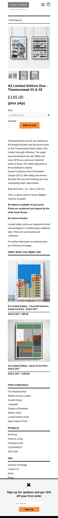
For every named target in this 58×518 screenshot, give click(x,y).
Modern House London (19, 396)
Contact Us (13, 469)
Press (11, 477)
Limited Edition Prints (18, 417)
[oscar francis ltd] (18, 7)
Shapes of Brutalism (18, 408)
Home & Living (15, 439)
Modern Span (14, 413)
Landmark (13, 404)
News (11, 473)
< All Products (15, 20)
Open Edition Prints (17, 421)
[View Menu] (43, 4)
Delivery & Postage (21, 245)
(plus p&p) (16, 103)
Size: (10, 110)
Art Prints (12, 434)
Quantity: (12, 121)
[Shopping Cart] (48, 4)
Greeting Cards (15, 443)
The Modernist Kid (17, 391)
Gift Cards (13, 451)
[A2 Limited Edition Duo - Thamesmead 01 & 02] (29, 47)
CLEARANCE (15, 447)
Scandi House (15, 400)
